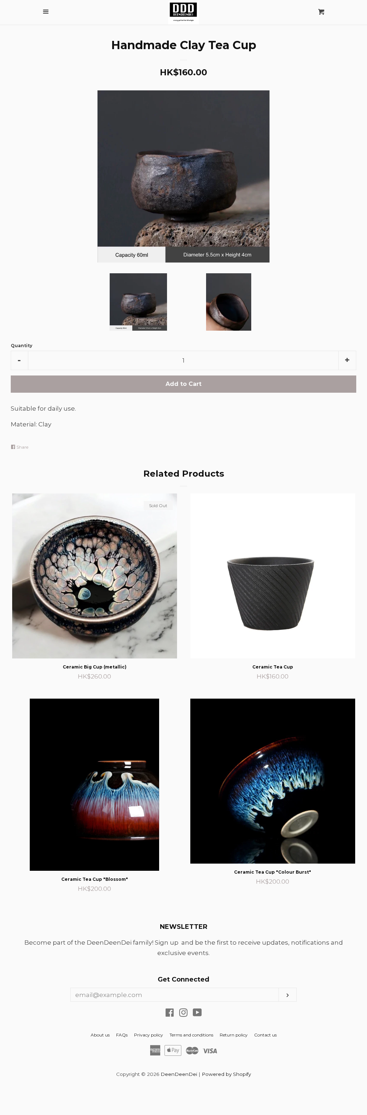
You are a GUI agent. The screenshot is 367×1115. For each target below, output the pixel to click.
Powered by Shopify (226, 1074)
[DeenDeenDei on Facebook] (169, 1013)
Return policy (234, 1035)
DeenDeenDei (179, 1074)
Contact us (265, 1035)
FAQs (122, 1035)
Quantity (21, 345)
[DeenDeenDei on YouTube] (197, 1013)
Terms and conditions (191, 1035)
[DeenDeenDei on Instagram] (183, 1013)
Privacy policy (148, 1035)
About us (100, 1035)
